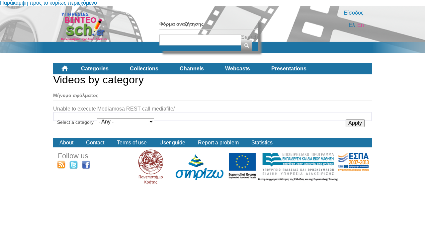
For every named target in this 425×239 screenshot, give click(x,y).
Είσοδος (354, 13)
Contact (95, 142)
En (360, 25)
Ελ (352, 25)
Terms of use (132, 142)
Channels (192, 68)
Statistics (262, 142)
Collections (144, 68)
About (66, 142)
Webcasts (237, 68)
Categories (95, 68)
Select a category (75, 122)
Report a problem (218, 142)
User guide (172, 142)
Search (249, 37)
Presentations (288, 68)
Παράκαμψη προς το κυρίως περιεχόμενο (48, 3)
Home (70, 71)
